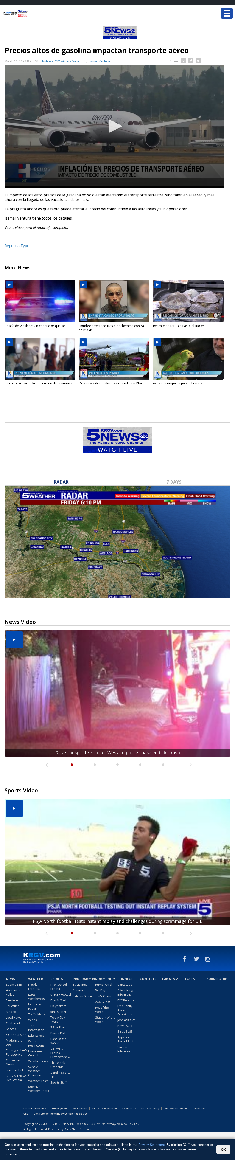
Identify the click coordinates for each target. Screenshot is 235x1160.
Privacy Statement (176, 1108)
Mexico (11, 1012)
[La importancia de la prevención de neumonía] (40, 359)
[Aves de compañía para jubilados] (188, 359)
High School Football (58, 987)
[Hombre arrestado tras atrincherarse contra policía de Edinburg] (114, 301)
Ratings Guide (82, 996)
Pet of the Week (102, 1009)
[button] (114, 126)
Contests (148, 979)
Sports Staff (58, 1082)
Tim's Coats (103, 996)
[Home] (31, 14)
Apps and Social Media (126, 1039)
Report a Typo (17, 245)
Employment (60, 1108)
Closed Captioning (34, 1108)
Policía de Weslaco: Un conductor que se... (36, 326)
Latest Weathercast (37, 996)
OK (223, 1149)
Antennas (79, 990)
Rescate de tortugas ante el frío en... (180, 326)
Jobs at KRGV (126, 1020)
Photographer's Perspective (17, 1052)
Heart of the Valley (14, 992)
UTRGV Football (61, 994)
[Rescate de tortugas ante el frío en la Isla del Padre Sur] (188, 301)
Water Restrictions (36, 1043)
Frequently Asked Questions (125, 1010)
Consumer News (13, 1062)
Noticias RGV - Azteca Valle (60, 61)
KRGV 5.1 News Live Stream (16, 1078)
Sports (56, 979)
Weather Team (38, 1081)
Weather (35, 979)
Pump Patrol (103, 985)
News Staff (125, 1026)
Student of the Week (105, 1019)
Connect (125, 979)
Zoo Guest (102, 1002)
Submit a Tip (14, 985)
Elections (12, 1000)
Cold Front (13, 1023)
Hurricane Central (35, 1053)
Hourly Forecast (34, 987)
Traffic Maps (36, 1014)
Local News (13, 1017)
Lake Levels (36, 1035)
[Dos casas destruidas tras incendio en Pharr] (114, 359)
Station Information (126, 1049)
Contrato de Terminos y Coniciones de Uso (61, 1113)
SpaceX (11, 1029)
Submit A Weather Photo (38, 1088)
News (10, 979)
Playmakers (58, 1006)
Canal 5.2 (170, 979)
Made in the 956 (14, 1042)
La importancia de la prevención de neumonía (39, 383)
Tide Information (36, 1028)
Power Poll (57, 1033)
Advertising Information (126, 992)
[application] (114, 126)
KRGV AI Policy (150, 1108)
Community (105, 979)
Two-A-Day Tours (57, 1019)
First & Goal (58, 1000)
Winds (32, 1020)
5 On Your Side (16, 1035)
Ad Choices (80, 1108)
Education (13, 1006)
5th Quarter (58, 1012)
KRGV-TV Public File (104, 1108)
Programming (83, 979)
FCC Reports (126, 1000)
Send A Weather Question (34, 1071)
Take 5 (190, 979)
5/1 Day (100, 990)
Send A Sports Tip (60, 1074)
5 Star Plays (58, 1027)
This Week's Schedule (58, 1065)
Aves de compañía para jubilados (177, 383)
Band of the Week (58, 1041)
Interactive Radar (35, 1006)
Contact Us (125, 985)
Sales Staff (125, 1031)
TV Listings (80, 985)
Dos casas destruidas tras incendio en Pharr (111, 383)
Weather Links (38, 1061)
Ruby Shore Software (78, 1129)
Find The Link (15, 1070)
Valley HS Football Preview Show (60, 1053)
